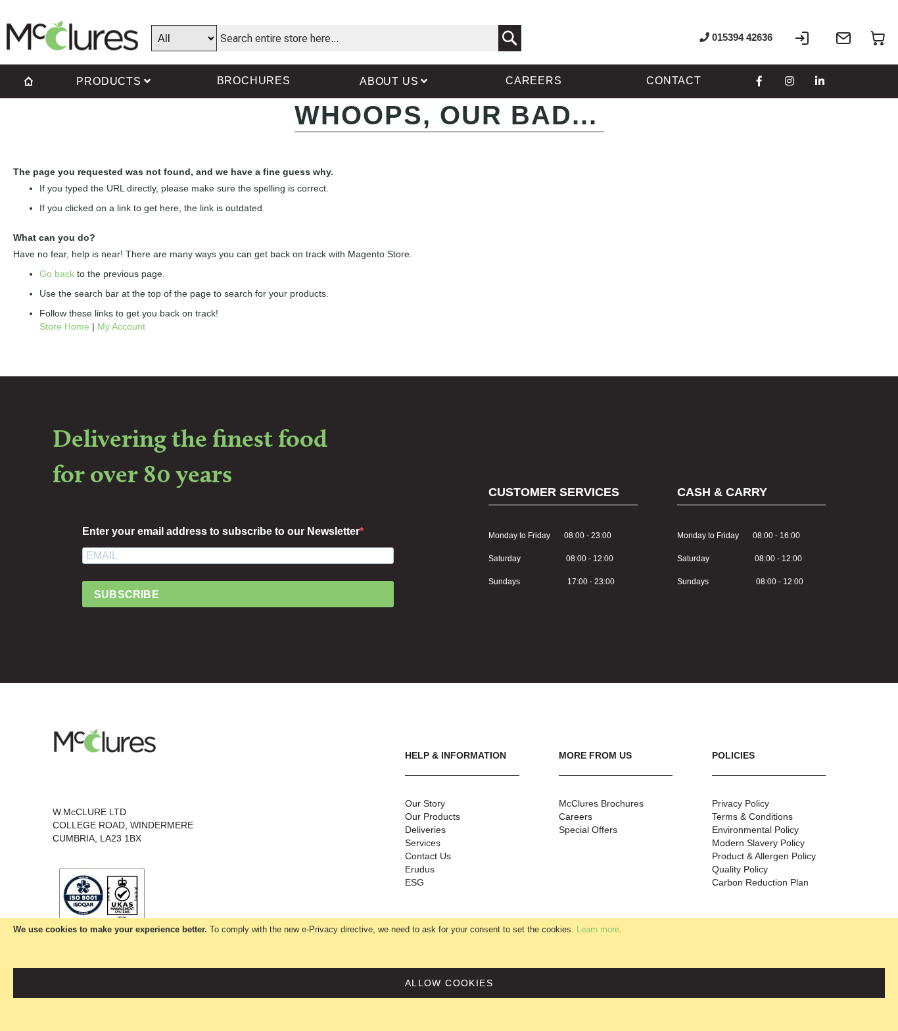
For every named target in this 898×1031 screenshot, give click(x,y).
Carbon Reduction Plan (760, 882)
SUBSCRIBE (126, 594)
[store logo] (72, 35)
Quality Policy (740, 869)
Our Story (425, 803)
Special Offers (588, 829)
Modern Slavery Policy (758, 843)
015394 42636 (740, 37)
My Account (121, 326)
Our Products (432, 816)
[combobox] (336, 38)
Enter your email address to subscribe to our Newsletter (221, 531)
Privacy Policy (740, 803)
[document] (449, 974)
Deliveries (425, 829)
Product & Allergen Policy (764, 856)
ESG (414, 882)
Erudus (420, 869)
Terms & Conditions (752, 816)
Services (422, 843)
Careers (575, 816)
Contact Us (428, 856)
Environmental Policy (755, 829)
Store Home (64, 326)
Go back (56, 273)
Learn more (598, 929)
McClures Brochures (601, 803)
